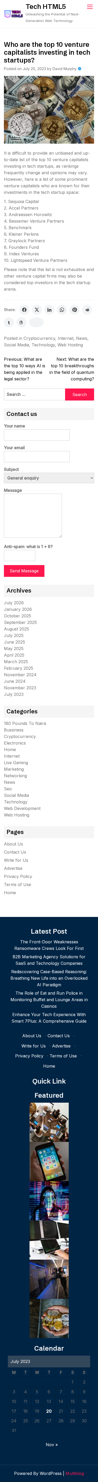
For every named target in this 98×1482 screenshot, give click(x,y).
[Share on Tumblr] (9, 322)
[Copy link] (36, 322)
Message (13, 490)
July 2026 (14, 602)
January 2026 (18, 609)
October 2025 (17, 615)
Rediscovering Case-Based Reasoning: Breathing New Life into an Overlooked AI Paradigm (49, 978)
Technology (43, 344)
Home (10, 749)
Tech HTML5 (46, 6)
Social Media (16, 344)
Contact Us (15, 852)
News (81, 338)
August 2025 (16, 629)
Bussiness (14, 729)
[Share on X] (37, 310)
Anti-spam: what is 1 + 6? (28, 546)
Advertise (13, 868)
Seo (8, 788)
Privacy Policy (18, 876)
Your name (14, 426)
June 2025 (14, 642)
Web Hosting (70, 344)
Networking (15, 775)
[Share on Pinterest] (74, 310)
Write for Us (16, 860)
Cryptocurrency (39, 338)
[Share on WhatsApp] (62, 310)
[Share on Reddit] (87, 310)
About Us (13, 844)
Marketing (14, 769)
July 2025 (14, 635)
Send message (24, 570)
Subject (11, 469)
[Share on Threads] (21, 322)
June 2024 (15, 681)
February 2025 (18, 668)
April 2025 (14, 655)
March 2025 (16, 661)
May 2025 (14, 648)
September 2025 (20, 622)
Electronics (15, 743)
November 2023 (20, 687)
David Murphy (65, 68)
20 (49, 1411)
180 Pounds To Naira (25, 723)
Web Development (22, 808)
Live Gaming (16, 762)
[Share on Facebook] (24, 310)
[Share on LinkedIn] (49, 310)
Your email (14, 447)
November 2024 (20, 674)
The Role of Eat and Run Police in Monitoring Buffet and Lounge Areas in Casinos (49, 999)
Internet (65, 338)
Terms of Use (17, 884)
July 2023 (14, 694)
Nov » (52, 1444)
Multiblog (75, 1473)
